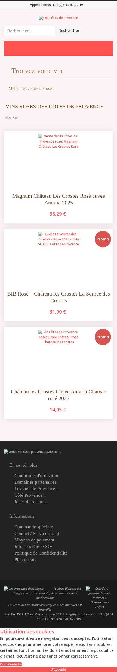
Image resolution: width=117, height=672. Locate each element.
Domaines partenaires (35, 482)
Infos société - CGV (33, 546)
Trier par (11, 118)
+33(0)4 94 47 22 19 (68, 4)
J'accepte (58, 669)
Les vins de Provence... (36, 488)
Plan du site (25, 559)
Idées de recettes (30, 501)
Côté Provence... (30, 495)
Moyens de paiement (34, 540)
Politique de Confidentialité (41, 553)
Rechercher (69, 30)
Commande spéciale (33, 527)
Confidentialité (11, 664)
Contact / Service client (36, 533)
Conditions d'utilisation (37, 475)
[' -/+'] (23, 118)
